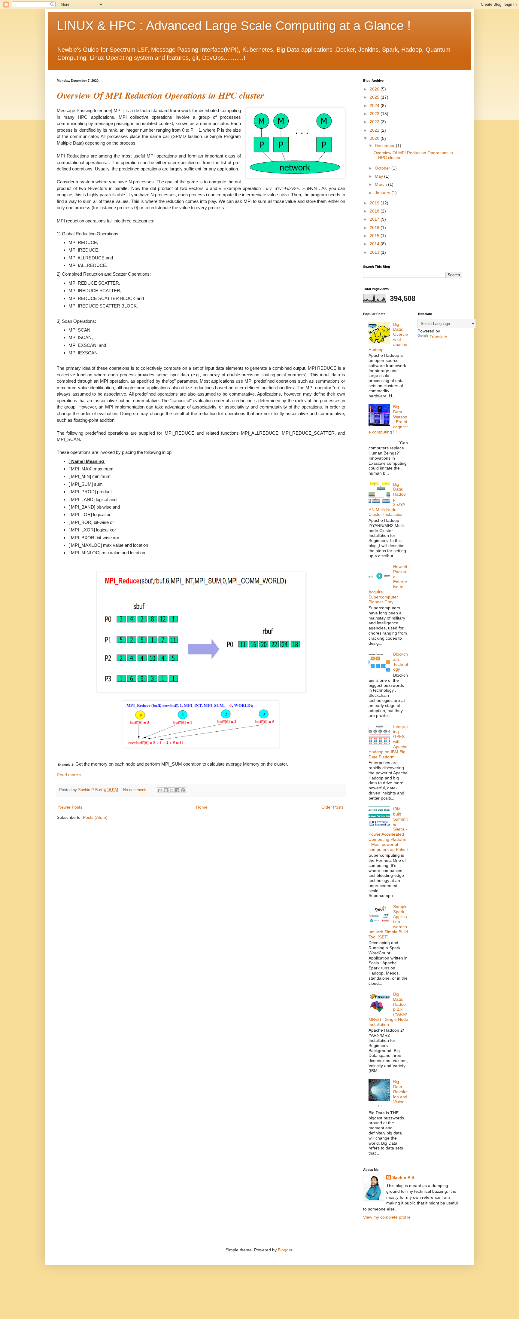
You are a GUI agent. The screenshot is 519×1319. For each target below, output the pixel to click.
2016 (375, 227)
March (381, 184)
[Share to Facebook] (177, 790)
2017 (375, 219)
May (379, 176)
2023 (375, 113)
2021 (375, 130)
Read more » (69, 774)
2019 (375, 202)
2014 (375, 243)
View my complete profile (387, 1217)
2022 (375, 121)
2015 (375, 235)
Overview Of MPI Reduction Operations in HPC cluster (160, 95)
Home (202, 807)
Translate (438, 336)
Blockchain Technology (400, 662)
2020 (375, 138)
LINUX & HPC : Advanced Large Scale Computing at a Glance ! (234, 26)
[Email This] (160, 790)
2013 (375, 252)
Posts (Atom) (95, 817)
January (383, 192)
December (385, 145)
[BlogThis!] (166, 790)
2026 (375, 89)
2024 (375, 105)
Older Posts (332, 807)
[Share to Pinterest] (183, 790)
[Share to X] (171, 790)
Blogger (285, 1249)
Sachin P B (403, 1177)
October (383, 168)
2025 (375, 97)
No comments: (136, 790)
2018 (375, 211)
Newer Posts (70, 807)
